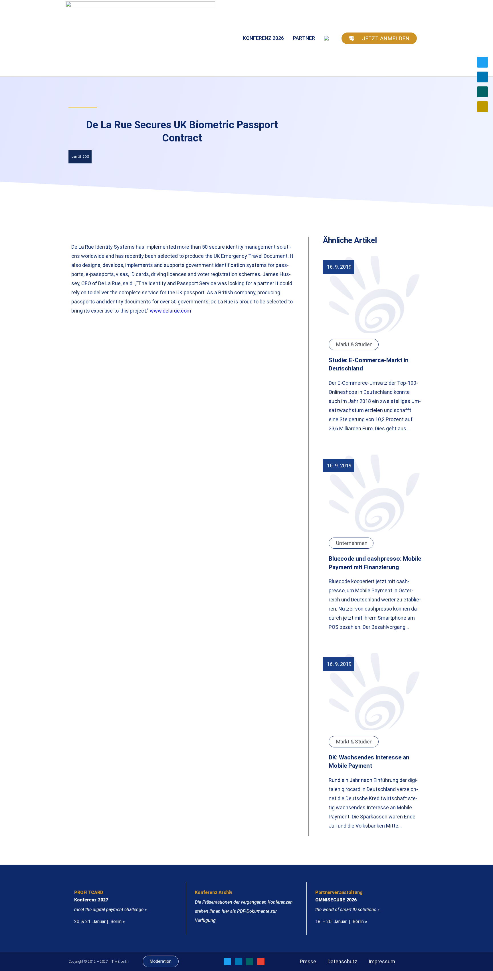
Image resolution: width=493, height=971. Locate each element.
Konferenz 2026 (263, 38)
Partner (304, 38)
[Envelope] (482, 106)
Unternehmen (351, 543)
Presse (308, 961)
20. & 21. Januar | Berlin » (99, 921)
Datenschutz (342, 961)
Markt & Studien (354, 344)
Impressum (382, 961)
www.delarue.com (170, 311)
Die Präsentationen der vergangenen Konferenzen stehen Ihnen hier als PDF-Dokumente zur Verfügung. (244, 911)
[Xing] (482, 92)
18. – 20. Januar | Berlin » (341, 921)
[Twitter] (482, 62)
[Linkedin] (482, 77)
